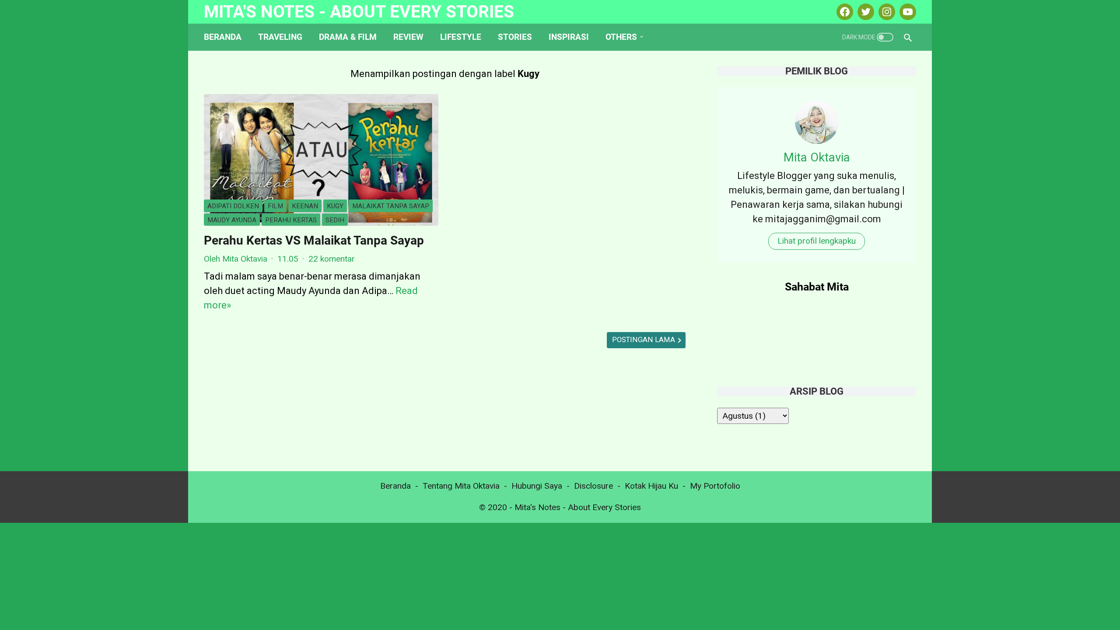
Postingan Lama (644, 340)
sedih (335, 220)
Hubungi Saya (536, 486)
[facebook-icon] (843, 11)
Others (621, 37)
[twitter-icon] (864, 11)
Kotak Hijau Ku (651, 486)
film (275, 206)
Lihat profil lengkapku (816, 241)
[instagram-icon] (885, 11)
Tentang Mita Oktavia (461, 486)
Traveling (280, 37)
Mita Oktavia (817, 157)
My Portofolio (715, 486)
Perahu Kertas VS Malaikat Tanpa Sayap (314, 240)
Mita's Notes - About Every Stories (359, 11)
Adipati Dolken (233, 206)
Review (408, 37)
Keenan (305, 206)
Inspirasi (569, 37)
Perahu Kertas (291, 220)
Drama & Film (348, 37)
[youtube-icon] (906, 11)
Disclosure (593, 486)
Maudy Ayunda (231, 220)
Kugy (335, 206)
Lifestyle (460, 37)
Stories (515, 37)
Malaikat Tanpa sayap (390, 206)
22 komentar (331, 259)
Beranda (223, 37)
